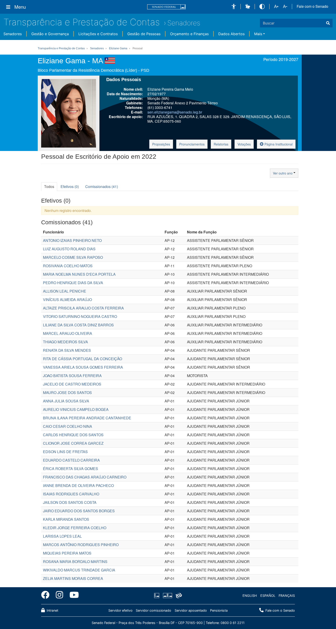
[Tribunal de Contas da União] (178, 595)
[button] (234, 6)
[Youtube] (72, 595)
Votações (244, 144)
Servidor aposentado (191, 610)
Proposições (161, 144)
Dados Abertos (231, 34)
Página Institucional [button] (278, 144)
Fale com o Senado (312, 6)
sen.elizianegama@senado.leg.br (174, 112)
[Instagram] (59, 595)
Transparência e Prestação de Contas (81, 22)
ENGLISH (250, 595)
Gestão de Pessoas (143, 34)
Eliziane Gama (118, 48)
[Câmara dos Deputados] (157, 595)
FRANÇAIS (287, 595)
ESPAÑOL (267, 595)
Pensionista (219, 610)
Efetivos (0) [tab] (70, 186)
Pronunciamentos (192, 144)
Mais (258, 34)
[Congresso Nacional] (167, 595)
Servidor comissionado (153, 610)
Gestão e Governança (50, 34)
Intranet (52, 610)
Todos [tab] (49, 186)
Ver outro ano (283, 173)
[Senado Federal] (166, 7)
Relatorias (221, 144)
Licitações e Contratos (98, 34)
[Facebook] (47, 595)
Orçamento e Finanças (189, 34)
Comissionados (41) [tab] (101, 186)
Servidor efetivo (120, 610)
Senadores (183, 23)
